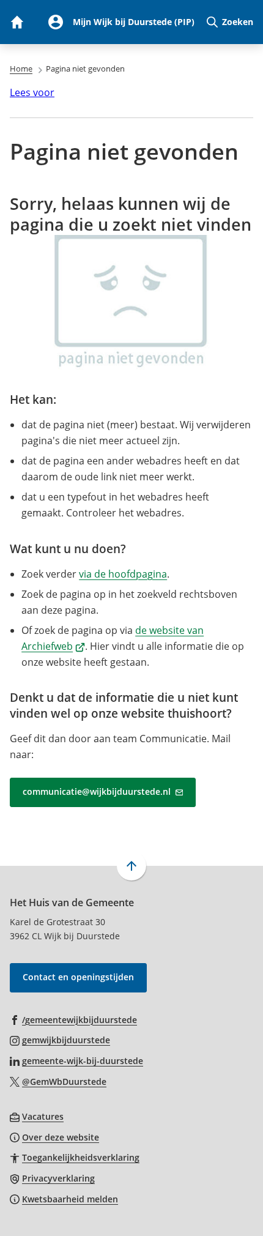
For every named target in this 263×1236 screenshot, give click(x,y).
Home (21, 68)
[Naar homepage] (16, 22)
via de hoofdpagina (123, 574)
